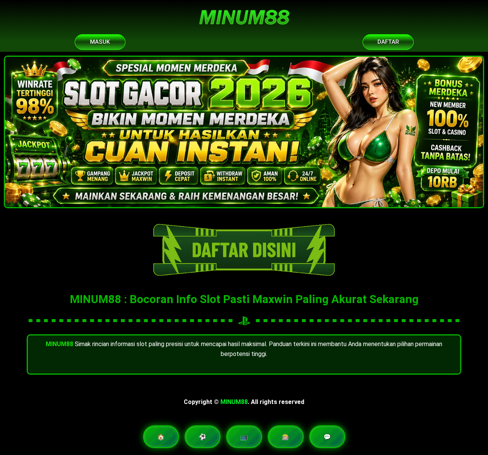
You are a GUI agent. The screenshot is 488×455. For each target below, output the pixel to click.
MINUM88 (234, 402)
